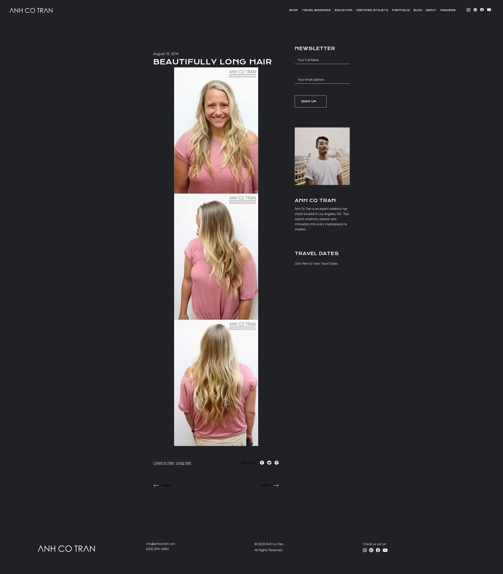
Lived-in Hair (163, 463)
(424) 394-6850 (157, 549)
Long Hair (183, 463)
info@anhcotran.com (160, 544)
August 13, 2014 (166, 54)
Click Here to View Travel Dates (316, 263)
